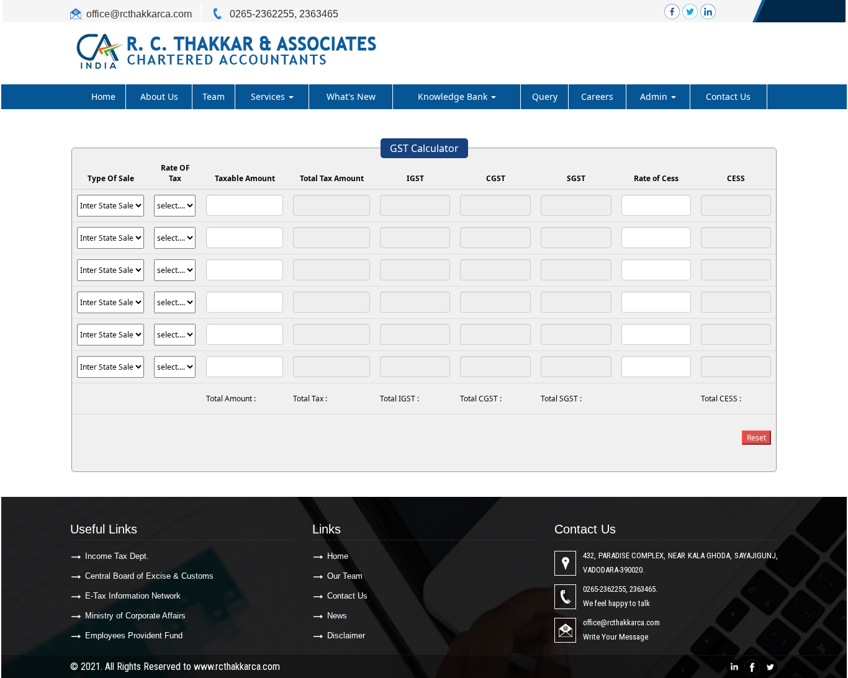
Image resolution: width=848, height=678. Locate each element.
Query (544, 96)
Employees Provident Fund (134, 635)
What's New (351, 96)
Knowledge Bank (454, 96)
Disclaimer (346, 635)
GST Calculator (424, 148)
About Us (159, 96)
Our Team (345, 576)
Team (213, 96)
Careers (597, 96)
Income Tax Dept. (117, 556)
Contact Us (728, 96)
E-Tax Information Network (133, 595)
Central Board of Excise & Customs (149, 576)
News (337, 615)
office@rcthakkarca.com (139, 14)
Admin (655, 96)
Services (269, 96)
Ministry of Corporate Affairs (135, 615)
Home (103, 96)
